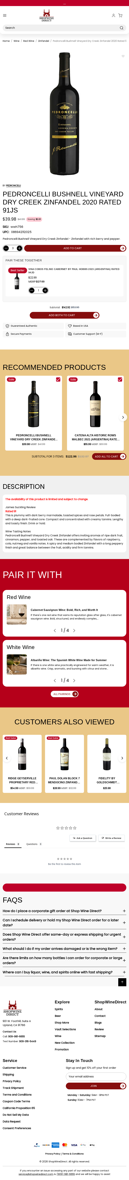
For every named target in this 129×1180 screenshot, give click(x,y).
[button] (123, 417)
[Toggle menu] (5, 15)
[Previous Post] (55, 631)
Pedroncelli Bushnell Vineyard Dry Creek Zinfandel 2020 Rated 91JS (33, 438)
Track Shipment (13, 1088)
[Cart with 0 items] (122, 15)
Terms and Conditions (17, 1095)
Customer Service (14, 1068)
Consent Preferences (17, 1128)
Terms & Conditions (73, 1153)
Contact (100, 1016)
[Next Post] (74, 631)
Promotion (62, 1049)
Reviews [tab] (10, 844)
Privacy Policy (12, 1081)
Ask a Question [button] (84, 838)
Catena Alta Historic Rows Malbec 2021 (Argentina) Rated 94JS (95, 438)
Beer (58, 1016)
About (99, 1009)
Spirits (59, 1009)
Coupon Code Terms (16, 1101)
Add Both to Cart (62, 315)
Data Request (12, 1121)
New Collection (65, 1043)
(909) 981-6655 (66, 1174)
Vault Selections (65, 1029)
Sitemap (100, 1036)
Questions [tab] (31, 844)
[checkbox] (58, 379)
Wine (58, 1036)
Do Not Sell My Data (16, 1115)
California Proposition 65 (19, 1108)
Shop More (62, 1023)
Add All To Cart (106, 456)
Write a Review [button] (113, 838)
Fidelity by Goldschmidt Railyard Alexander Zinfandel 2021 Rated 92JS (107, 780)
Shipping (8, 1074)
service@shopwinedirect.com (36, 1174)
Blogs (98, 1023)
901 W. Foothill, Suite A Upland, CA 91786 (17, 1023)
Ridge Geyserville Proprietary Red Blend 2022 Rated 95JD (22, 780)
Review (99, 1029)
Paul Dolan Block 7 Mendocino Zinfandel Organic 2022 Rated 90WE (64, 780)
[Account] (114, 15)
